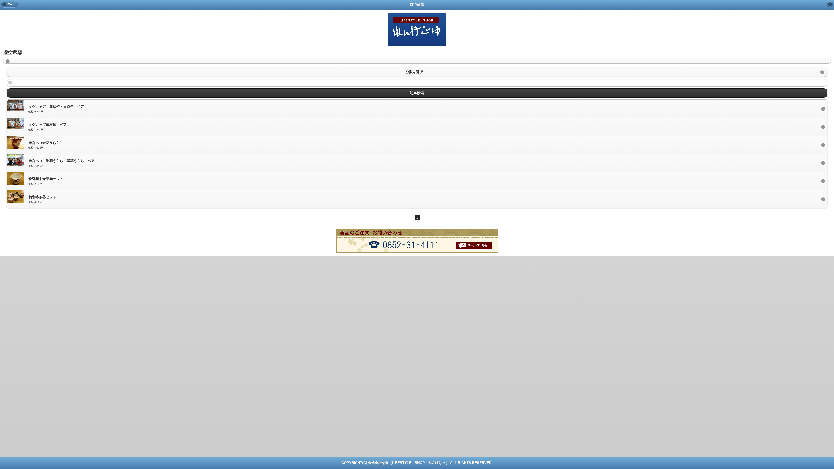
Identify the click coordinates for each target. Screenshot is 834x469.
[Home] (830, 4)
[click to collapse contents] (417, 61)
